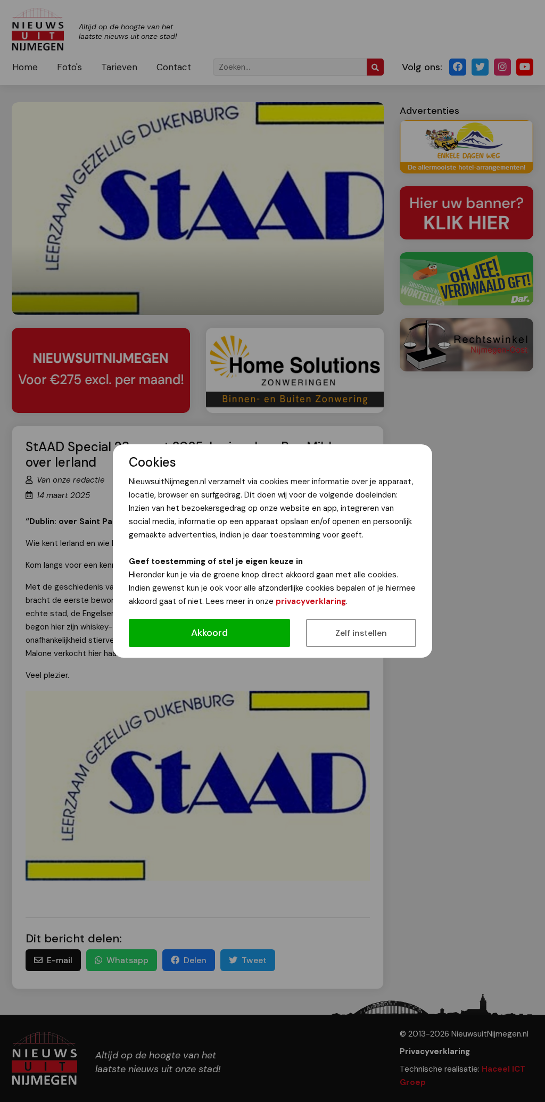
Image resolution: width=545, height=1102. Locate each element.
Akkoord (209, 632)
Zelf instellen (361, 633)
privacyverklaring (311, 601)
